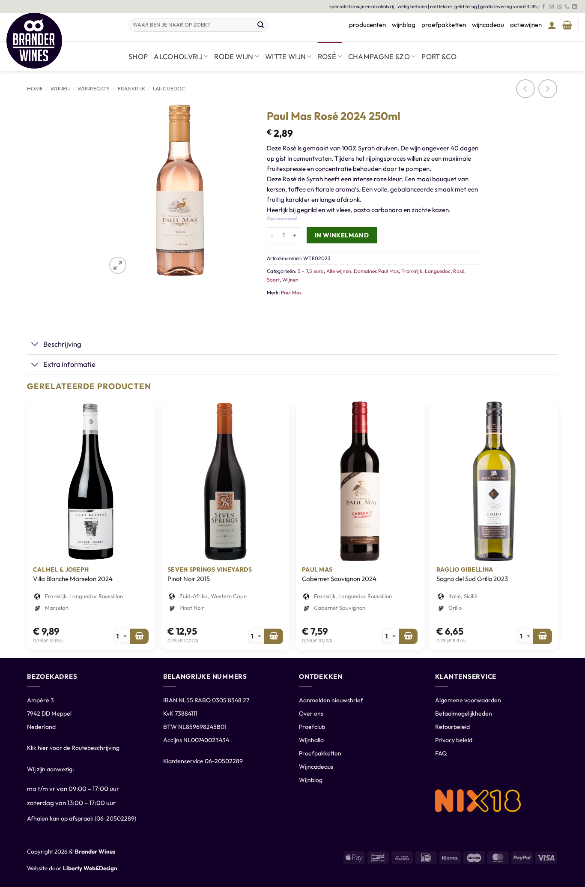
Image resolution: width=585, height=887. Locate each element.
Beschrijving (62, 343)
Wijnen (60, 88)
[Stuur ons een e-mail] (559, 6)
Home (35, 88)
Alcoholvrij (178, 56)
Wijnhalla (311, 740)
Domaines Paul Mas (376, 271)
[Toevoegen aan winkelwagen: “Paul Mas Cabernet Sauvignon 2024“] (408, 636)
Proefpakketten (320, 753)
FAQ (441, 753)
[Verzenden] (261, 25)
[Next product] (525, 88)
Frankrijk (131, 88)
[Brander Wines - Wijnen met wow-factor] (61, 41)
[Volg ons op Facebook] (543, 6)
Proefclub (312, 727)
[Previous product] (547, 88)
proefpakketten (443, 25)
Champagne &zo (379, 56)
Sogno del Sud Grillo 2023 (472, 579)
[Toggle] (35, 345)
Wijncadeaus (316, 766)
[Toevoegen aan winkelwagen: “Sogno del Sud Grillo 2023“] (542, 636)
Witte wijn (285, 56)
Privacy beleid (453, 740)
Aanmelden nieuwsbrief (331, 700)
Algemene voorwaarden (468, 700)
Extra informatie (69, 364)
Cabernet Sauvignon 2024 (339, 579)
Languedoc (169, 88)
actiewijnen (526, 25)
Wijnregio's (94, 88)
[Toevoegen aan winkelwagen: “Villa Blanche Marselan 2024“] (139, 636)
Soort (273, 279)
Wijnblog (310, 780)
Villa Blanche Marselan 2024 (73, 579)
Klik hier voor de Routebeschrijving (73, 748)
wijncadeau (488, 25)
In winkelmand (342, 235)
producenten (367, 25)
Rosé (327, 56)
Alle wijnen (338, 271)
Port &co (439, 56)
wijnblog (403, 25)
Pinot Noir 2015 (188, 579)
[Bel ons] (566, 6)
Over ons (311, 713)
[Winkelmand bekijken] (567, 24)
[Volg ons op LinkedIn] (574, 6)
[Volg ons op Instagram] (551, 6)
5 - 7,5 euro (311, 271)
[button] (552, 24)
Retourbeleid (452, 727)
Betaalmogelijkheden (463, 713)
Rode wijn (233, 56)
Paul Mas (291, 292)
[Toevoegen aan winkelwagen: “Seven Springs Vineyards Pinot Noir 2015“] (273, 636)
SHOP (138, 56)
